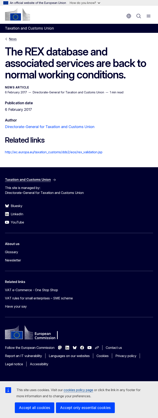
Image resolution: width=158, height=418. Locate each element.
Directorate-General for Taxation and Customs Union (49, 127)
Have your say (16, 306)
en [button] (128, 16)
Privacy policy (125, 356)
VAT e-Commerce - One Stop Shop (31, 290)
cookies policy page (78, 390)
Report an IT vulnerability (23, 356)
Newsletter (13, 260)
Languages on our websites (69, 356)
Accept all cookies (34, 407)
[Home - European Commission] (17, 14)
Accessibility (39, 364)
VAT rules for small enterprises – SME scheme (39, 298)
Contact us (114, 348)
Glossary (11, 252)
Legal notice (14, 364)
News (13, 39)
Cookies (102, 356)
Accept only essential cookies (85, 407)
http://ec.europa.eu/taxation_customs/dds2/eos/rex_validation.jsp (53, 152)
